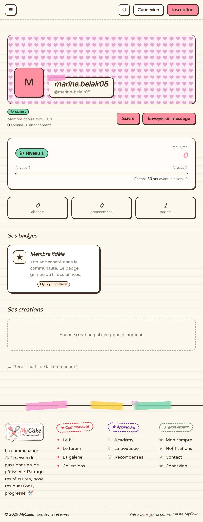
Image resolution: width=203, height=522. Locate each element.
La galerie (72, 457)
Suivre (128, 118)
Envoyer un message (169, 118)
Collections (74, 466)
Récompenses (128, 457)
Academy (123, 440)
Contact (174, 457)
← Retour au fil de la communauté (42, 366)
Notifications (179, 448)
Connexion (148, 9)
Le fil (68, 440)
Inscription (182, 9)
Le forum (72, 448)
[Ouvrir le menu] (10, 9)
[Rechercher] (124, 9)
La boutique (126, 448)
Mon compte (179, 440)
